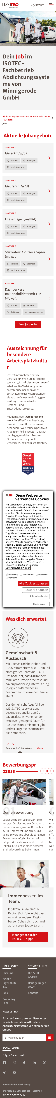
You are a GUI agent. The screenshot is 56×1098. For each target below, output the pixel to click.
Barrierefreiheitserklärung (16, 1084)
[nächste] (13, 744)
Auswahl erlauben (36, 590)
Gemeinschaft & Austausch (20, 748)
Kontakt (37, 5)
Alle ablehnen (39, 596)
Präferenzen (28, 574)
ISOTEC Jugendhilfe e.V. (9, 983)
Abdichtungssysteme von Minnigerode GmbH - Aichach (26, 118)
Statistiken (43, 574)
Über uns (7, 973)
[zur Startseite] (10, 5)
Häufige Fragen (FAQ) (37, 984)
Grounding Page (8, 1001)
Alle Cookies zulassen (33, 583)
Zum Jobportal (28, 324)
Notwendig (13, 574)
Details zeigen (39, 604)
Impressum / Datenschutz (16, 1090)
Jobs (5, 992)
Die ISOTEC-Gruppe (35, 974)
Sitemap (37, 1090)
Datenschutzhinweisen (17, 567)
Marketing (12, 577)
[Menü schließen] (51, 5)
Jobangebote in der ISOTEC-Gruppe (24, 937)
